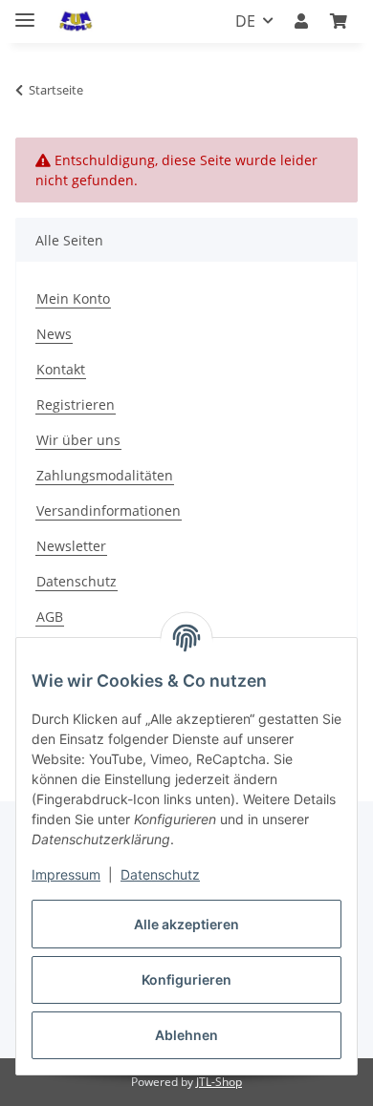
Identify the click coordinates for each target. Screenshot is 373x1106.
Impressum (66, 874)
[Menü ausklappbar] (24, 12)
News (54, 334)
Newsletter (71, 546)
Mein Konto (73, 298)
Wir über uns (78, 440)
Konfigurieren (186, 979)
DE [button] (245, 21)
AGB (49, 616)
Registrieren (75, 404)
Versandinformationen (108, 510)
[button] (301, 21)
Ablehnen (186, 1035)
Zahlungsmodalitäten (104, 475)
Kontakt (60, 369)
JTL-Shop (219, 1082)
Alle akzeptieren (186, 924)
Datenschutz (160, 874)
